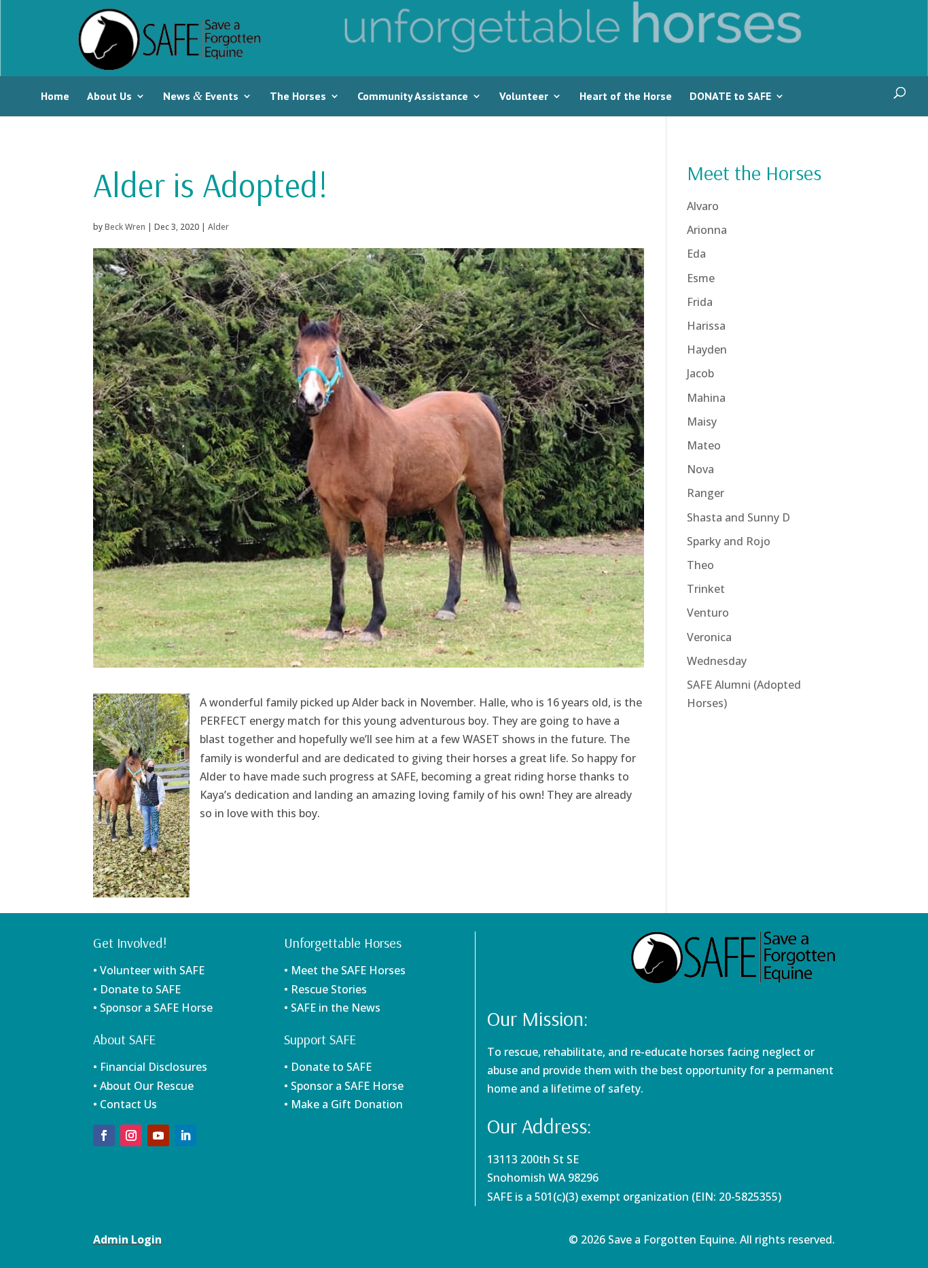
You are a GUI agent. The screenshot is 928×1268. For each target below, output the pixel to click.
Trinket (706, 588)
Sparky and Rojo (728, 541)
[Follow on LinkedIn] (185, 1135)
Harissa (706, 325)
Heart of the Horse (625, 96)
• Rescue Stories (325, 989)
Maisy (702, 421)
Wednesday (717, 660)
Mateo (704, 445)
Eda (696, 253)
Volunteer (523, 96)
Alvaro (703, 206)
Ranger (705, 492)
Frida (700, 301)
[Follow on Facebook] (104, 1135)
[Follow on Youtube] (158, 1135)
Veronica (709, 637)
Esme (701, 278)
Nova (700, 469)
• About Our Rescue (143, 1085)
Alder (218, 227)
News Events (200, 96)
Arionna (707, 229)
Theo (700, 565)
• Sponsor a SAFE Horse (344, 1085)
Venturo (708, 612)
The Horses (298, 96)
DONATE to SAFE (730, 96)
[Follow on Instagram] (131, 1135)
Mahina (706, 397)
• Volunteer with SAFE (148, 970)
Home (55, 96)
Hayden (707, 349)
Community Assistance (412, 96)
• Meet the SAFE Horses (345, 970)
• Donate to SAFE (137, 989)
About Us (109, 96)
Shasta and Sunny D (738, 517)
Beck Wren (125, 227)
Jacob (700, 373)
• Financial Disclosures (150, 1066)
